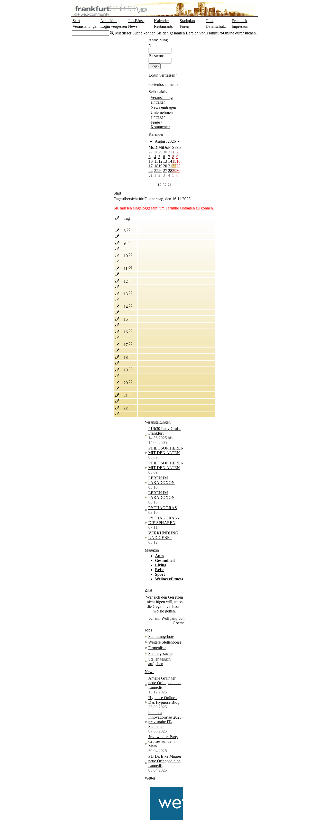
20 (165, 166)
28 (156, 152)
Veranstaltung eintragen (162, 99)
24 (151, 170)
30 (165, 152)
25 (156, 170)
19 (160, 166)
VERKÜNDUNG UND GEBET (163, 535)
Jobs (148, 630)
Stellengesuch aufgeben (159, 661)
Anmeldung (110, 21)
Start (76, 21)
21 (170, 166)
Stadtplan (187, 21)
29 (160, 152)
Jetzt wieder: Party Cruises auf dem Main (163, 741)
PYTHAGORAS (162, 508)
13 (165, 161)
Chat (209, 21)
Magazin (152, 550)
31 (170, 152)
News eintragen (163, 107)
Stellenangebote (161, 636)
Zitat (148, 590)
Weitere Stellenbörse (164, 642)
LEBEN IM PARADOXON (161, 480)
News (133, 26)
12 (160, 161)
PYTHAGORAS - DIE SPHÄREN (163, 520)
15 (174, 161)
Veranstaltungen (85, 26)
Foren (184, 26)
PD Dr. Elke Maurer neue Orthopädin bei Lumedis (164, 761)
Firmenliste (157, 648)
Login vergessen (113, 26)
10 (151, 161)
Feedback (239, 21)
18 (156, 166)
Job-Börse (136, 21)
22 (174, 166)
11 (156, 161)
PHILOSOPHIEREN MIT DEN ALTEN (166, 450)
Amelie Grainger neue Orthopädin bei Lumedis (164, 683)
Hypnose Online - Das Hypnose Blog (163, 699)
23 (178, 166)
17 (151, 166)
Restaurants (163, 26)
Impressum (240, 26)
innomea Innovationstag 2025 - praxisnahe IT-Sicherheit (166, 719)
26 (160, 170)
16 (178, 161)
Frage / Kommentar (160, 124)
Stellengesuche (160, 653)
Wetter (150, 778)
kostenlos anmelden (164, 84)
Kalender (161, 21)
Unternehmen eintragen (162, 114)
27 (151, 152)
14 (170, 161)
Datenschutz (216, 26)
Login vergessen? (163, 75)
